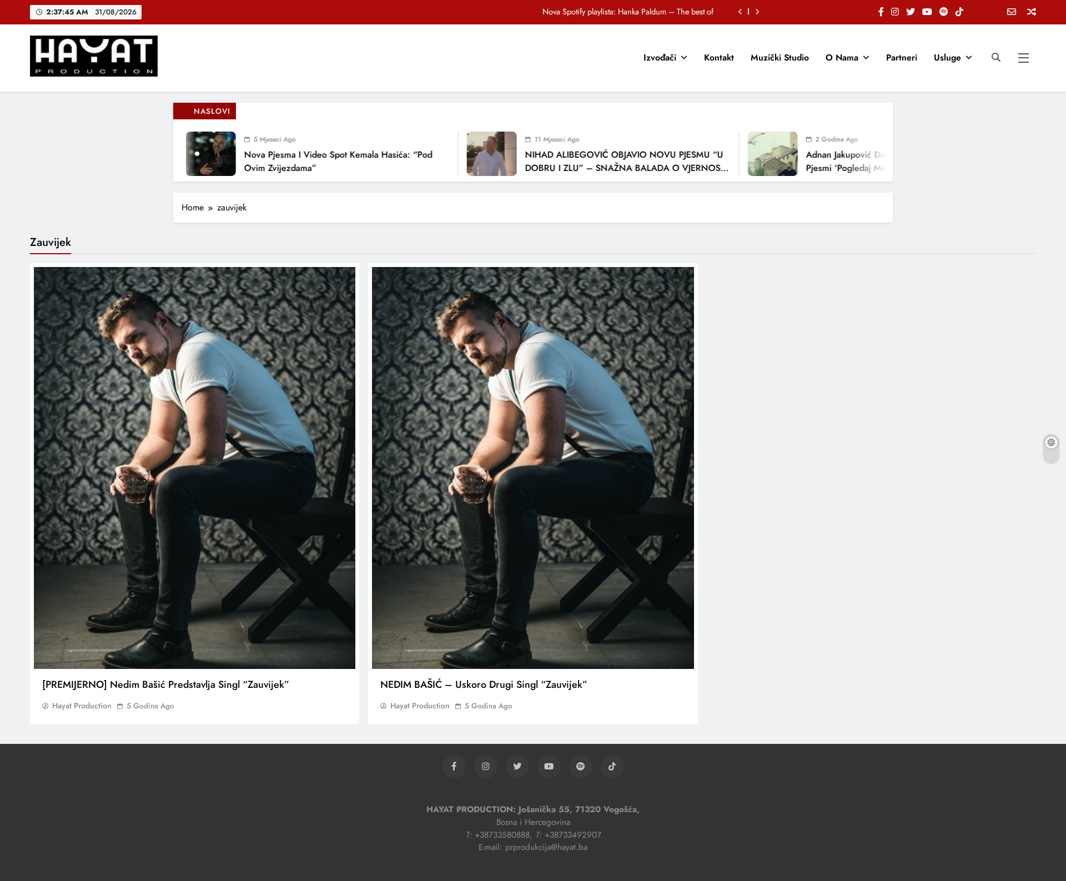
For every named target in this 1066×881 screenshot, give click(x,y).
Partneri (901, 57)
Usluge (947, 57)
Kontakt (719, 57)
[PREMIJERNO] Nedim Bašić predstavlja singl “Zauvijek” (165, 684)
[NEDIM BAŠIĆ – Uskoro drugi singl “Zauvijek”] (532, 468)
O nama (842, 57)
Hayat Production (82, 705)
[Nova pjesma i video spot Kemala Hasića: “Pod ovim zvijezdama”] (180, 154)
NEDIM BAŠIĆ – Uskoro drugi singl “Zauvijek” (483, 684)
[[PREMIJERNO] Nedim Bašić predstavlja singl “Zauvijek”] (194, 468)
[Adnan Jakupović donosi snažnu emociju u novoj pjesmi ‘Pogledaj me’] (742, 154)
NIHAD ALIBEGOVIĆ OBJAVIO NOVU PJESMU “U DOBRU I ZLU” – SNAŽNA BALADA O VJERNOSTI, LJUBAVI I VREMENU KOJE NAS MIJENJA (597, 168)
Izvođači (659, 57)
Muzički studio (780, 57)
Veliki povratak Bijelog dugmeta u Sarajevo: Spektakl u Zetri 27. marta (597, 11)
